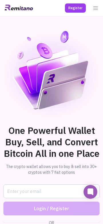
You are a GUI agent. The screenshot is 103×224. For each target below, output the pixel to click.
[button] (75, 8)
